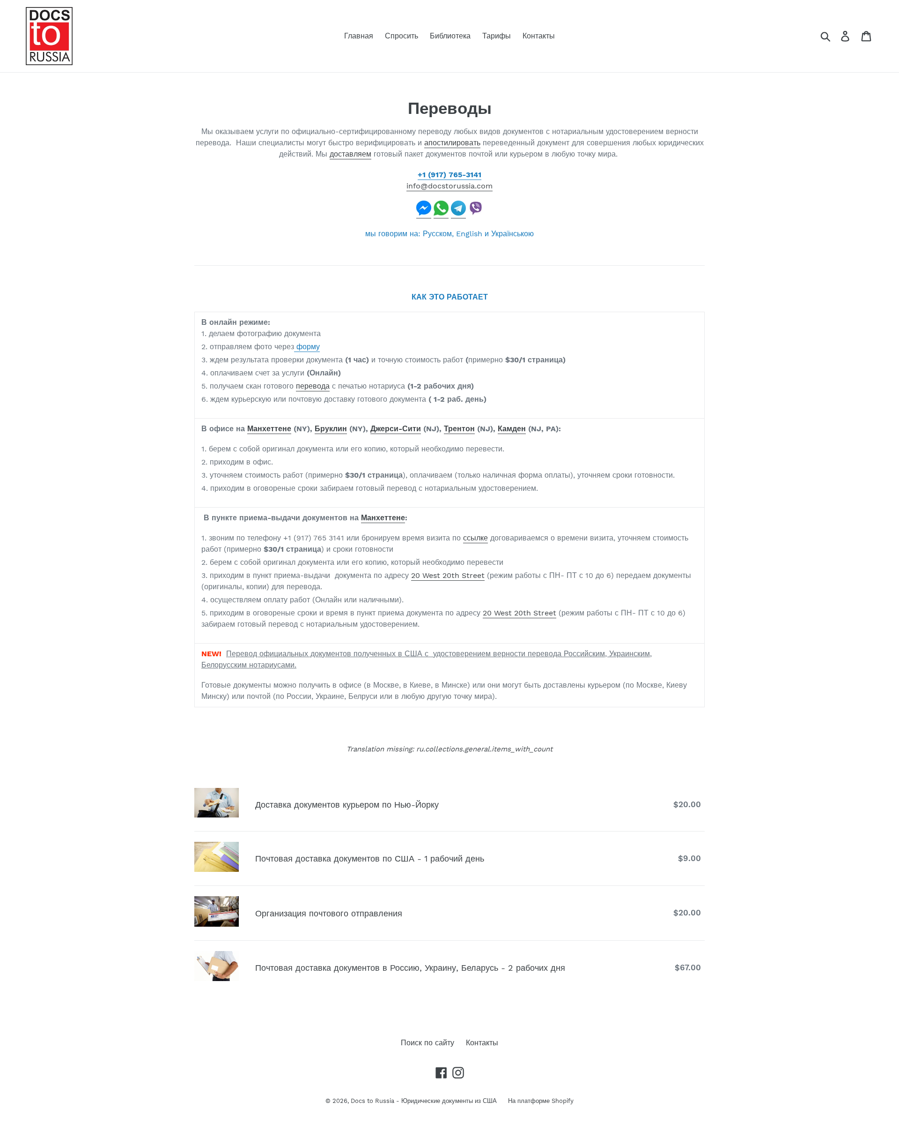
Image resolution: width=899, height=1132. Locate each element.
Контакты (482, 1042)
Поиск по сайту (427, 1042)
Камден (512, 428)
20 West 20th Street (448, 575)
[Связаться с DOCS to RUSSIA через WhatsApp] (441, 213)
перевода (313, 386)
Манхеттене (269, 428)
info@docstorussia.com (449, 185)
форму (307, 346)
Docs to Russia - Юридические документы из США (425, 1100)
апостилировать (452, 142)
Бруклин (331, 428)
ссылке (475, 537)
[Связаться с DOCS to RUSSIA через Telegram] (458, 213)
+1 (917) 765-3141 (449, 174)
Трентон (459, 428)
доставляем (350, 154)
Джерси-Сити (395, 428)
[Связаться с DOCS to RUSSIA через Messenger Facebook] (423, 213)
